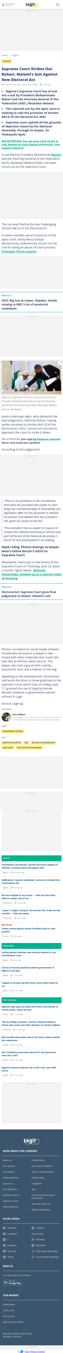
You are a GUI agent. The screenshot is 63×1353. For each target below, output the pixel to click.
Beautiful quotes (12, 743)
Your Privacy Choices (35, 1351)
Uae (26, 743)
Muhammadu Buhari (13, 731)
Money (5, 1075)
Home (5, 55)
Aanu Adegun (33, 85)
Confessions (7, 903)
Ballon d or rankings (43, 743)
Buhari (56, 155)
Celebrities (7, 1030)
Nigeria (15, 55)
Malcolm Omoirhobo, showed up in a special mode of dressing (32, 574)
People (5, 1014)
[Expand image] (59, 363)
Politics (5, 936)
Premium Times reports (19, 251)
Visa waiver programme (29, 748)
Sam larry (8, 748)
